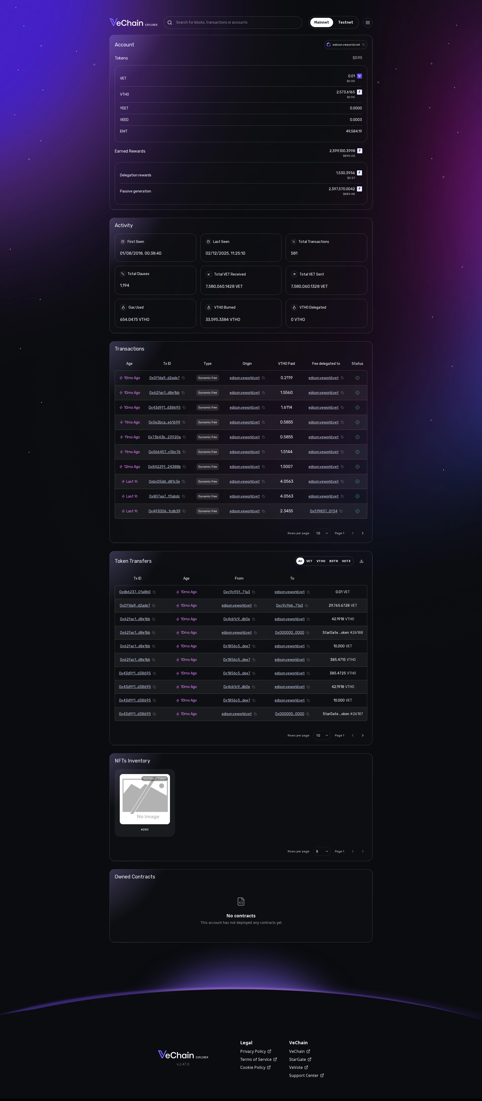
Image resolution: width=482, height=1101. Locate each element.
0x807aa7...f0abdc (164, 496)
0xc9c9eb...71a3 (289, 605)
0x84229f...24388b (164, 467)
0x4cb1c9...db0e (236, 619)
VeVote (296, 1067)
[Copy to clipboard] (363, 44)
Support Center (304, 1075)
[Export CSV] (361, 561)
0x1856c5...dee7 (236, 646)
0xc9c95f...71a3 (236, 592)
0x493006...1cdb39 (164, 511)
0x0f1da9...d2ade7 (164, 378)
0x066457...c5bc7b (164, 452)
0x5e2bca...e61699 (164, 422)
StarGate (297, 1059)
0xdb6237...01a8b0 (135, 592)
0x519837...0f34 (323, 511)
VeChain (297, 1051)
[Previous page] (352, 533)
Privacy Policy (253, 1051)
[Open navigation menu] (368, 22)
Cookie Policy (252, 1067)
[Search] (169, 22)
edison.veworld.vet (245, 378)
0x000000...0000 (289, 633)
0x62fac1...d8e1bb (164, 393)
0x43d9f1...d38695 (164, 407)
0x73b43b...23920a (164, 437)
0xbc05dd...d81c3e (164, 481)
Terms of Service (256, 1059)
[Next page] (362, 533)
